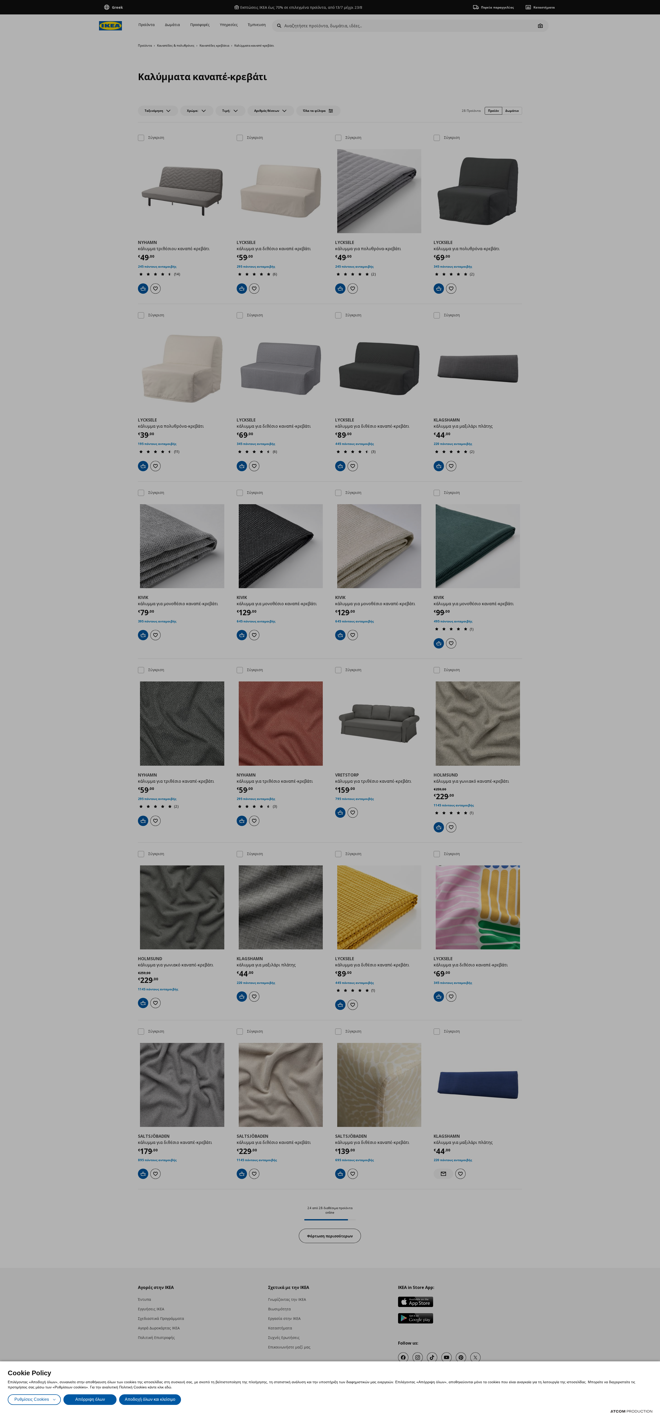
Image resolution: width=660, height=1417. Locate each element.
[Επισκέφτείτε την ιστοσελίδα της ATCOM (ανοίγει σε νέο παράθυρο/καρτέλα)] (631, 1411)
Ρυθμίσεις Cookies (31, 1399)
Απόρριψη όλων (90, 1399)
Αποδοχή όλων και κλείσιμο (150, 1399)
